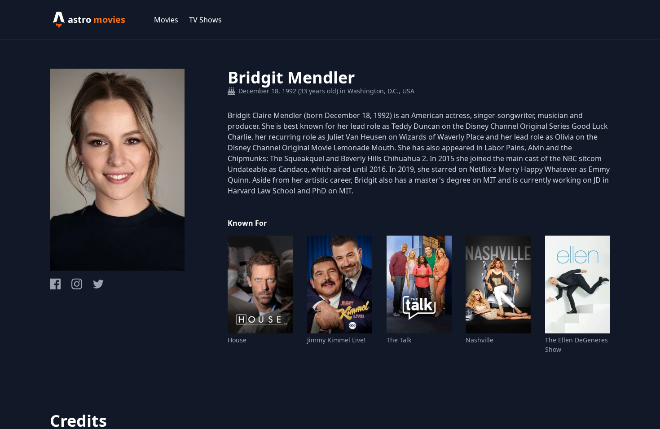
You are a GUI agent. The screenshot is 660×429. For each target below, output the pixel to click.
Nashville (479, 340)
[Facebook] (55, 284)
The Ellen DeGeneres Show (576, 345)
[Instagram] (76, 284)
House (237, 340)
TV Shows (205, 20)
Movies (166, 20)
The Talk (399, 340)
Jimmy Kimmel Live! (336, 340)
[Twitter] (98, 284)
